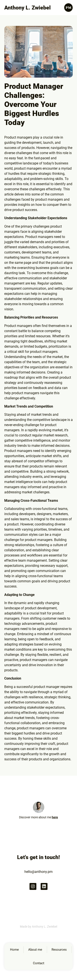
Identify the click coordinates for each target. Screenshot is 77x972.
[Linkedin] (44, 886)
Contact (38, 963)
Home (14, 950)
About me (35, 950)
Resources (59, 950)
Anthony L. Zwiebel (27, 8)
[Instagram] (33, 886)
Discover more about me (38, 817)
